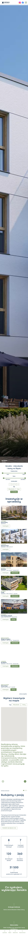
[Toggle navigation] (26, 3)
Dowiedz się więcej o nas (9, 828)
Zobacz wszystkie (23, 693)
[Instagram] (20, 3)
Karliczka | (5, 790)
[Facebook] (23, 3)
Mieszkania (15, 572)
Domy (13, 619)
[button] (14, 723)
